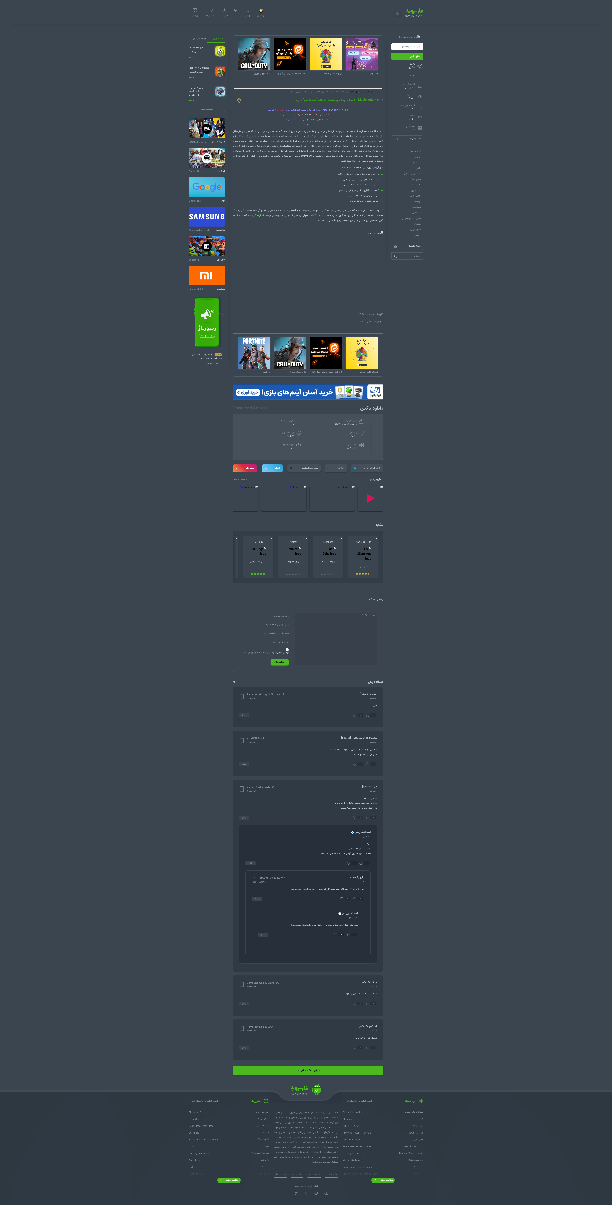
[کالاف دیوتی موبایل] (254, 54)
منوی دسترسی (195, 16)
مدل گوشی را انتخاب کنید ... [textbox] (276, 625)
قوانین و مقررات (282, 652)
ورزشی (418, 235)
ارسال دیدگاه (279, 662)
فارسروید (370, 215)
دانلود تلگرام (297, 1174)
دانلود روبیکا (280, 1174)
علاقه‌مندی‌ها (210, 16)
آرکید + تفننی (415, 151)
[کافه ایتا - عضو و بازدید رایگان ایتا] (290, 54)
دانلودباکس (415, 57)
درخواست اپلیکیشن (309, 468)
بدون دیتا (416, 179)
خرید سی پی (261, 16)
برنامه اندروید (314, 1174)
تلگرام (277, 468)
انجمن (236, 16)
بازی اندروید (364, 91)
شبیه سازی (416, 190)
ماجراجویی (416, 207)
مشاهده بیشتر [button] (207, 109)
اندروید (264, 131)
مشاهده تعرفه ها (214, 364)
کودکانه (418, 201)
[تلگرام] (326, 1193)
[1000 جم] (362, 54)
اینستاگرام (250, 468)
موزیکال (417, 224)
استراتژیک (416, 162)
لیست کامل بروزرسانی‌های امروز (358, 1101)
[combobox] (264, 624)
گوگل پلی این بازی (372, 468)
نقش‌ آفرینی (415, 229)
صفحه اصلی (375, 91)
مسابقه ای (416, 213)
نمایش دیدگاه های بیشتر (308, 1070)
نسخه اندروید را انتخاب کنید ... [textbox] (275, 634)
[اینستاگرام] (286, 1193)
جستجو (247, 16)
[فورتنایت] (254, 353)
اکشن (418, 168)
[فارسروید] (306, 1090)
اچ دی (418, 157)
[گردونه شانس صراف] (326, 54)
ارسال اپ (225, 16)
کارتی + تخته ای (414, 196)
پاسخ (244, 715)
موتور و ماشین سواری (411, 218)
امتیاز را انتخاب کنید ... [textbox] (279, 642)
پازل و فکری (409, 130)
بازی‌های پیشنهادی (412, 174)
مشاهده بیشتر (386, 1180)
